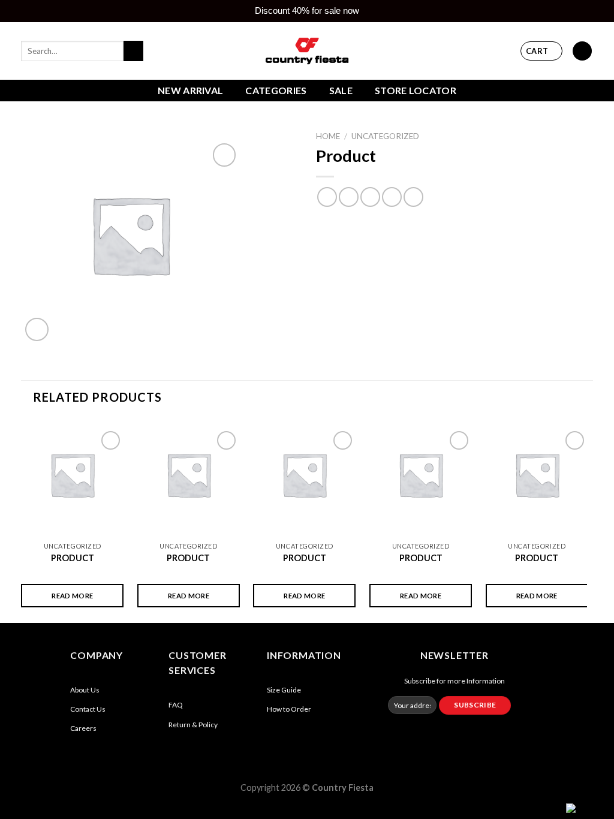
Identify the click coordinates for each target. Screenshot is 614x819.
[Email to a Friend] (370, 197)
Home (328, 136)
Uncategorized (385, 136)
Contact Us (88, 708)
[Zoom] (37, 329)
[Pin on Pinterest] (392, 197)
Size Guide (284, 689)
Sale (341, 90)
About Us (85, 689)
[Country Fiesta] (307, 51)
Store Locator (415, 90)
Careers (83, 728)
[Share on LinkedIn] (413, 197)
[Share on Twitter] (349, 197)
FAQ (175, 704)
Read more (72, 596)
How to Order (289, 708)
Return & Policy (193, 724)
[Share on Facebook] (327, 197)
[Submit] (133, 51)
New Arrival (191, 90)
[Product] (72, 474)
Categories (275, 90)
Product (72, 558)
